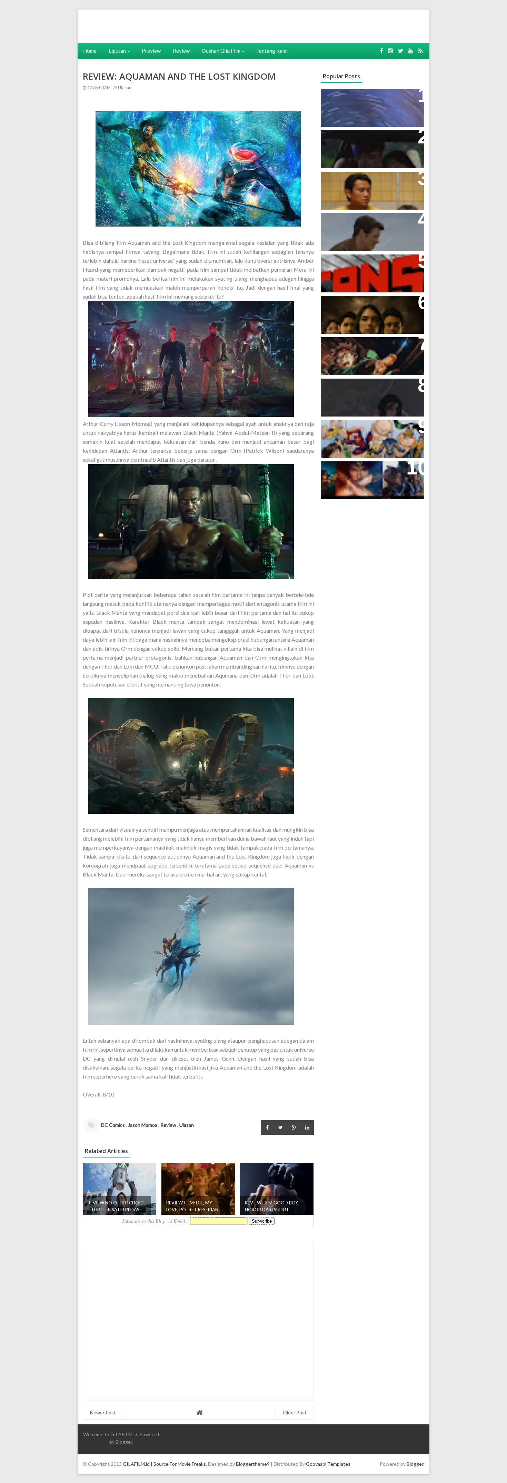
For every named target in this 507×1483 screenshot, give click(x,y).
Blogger (124, 1442)
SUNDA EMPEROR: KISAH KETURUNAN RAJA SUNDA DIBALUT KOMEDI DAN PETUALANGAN (361, 150)
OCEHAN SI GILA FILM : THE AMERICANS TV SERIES (362, 267)
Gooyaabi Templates (328, 1464)
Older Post (295, 1412)
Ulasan (124, 87)
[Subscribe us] (410, 50)
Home (90, 51)
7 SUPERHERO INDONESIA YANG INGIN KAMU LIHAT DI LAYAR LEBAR (369, 436)
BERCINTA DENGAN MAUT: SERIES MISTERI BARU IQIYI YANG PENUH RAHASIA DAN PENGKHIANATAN (371, 312)
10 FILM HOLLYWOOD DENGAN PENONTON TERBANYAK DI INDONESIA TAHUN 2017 (367, 477)
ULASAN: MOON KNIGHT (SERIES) (370, 97)
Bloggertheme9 (253, 1464)
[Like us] (381, 50)
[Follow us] (390, 50)
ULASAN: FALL (344, 387)
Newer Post (103, 1412)
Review (181, 51)
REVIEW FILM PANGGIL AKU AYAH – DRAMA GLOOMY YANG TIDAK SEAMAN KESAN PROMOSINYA (371, 188)
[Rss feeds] (420, 50)
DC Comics (113, 1125)
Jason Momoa (142, 1125)
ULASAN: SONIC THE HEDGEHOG (370, 222)
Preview (151, 51)
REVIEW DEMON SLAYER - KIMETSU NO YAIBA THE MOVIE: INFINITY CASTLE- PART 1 (368, 353)
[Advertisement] (184, 25)
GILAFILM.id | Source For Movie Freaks (164, 1464)
